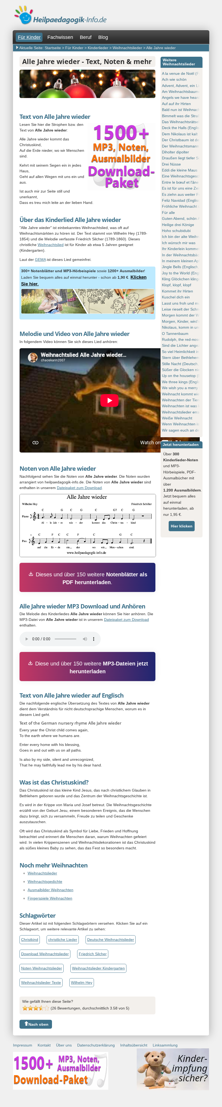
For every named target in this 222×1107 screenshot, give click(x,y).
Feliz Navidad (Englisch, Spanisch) (191, 200)
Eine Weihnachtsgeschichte (185, 176)
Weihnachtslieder (42, 873)
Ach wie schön (174, 79)
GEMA (40, 259)
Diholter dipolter (175, 152)
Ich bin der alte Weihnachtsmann (190, 236)
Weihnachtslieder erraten (183, 412)
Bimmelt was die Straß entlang (188, 116)
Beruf (86, 37)
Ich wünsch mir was (178, 243)
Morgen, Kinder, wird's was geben (191, 321)
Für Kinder (29, 37)
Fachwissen (60, 37)
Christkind (29, 939)
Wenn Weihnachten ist (181, 424)
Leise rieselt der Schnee (182, 309)
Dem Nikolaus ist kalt (180, 134)
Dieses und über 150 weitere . (91, 578)
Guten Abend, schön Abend (185, 218)
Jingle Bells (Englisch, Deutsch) (189, 267)
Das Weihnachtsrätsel (180, 122)
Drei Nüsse (171, 164)
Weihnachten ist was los (182, 406)
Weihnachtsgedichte (45, 881)
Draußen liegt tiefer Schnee (185, 158)
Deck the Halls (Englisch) (183, 128)
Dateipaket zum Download (79, 488)
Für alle (168, 212)
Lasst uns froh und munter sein (188, 303)
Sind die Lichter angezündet (186, 345)
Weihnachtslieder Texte (41, 982)
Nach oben (38, 1024)
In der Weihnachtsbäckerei (185, 255)
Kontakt (44, 1045)
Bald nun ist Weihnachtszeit (185, 109)
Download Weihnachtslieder (45, 954)
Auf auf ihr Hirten (176, 104)
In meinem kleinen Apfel (182, 261)
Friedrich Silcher (93, 954)
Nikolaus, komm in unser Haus (188, 327)
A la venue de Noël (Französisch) (190, 73)
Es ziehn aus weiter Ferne (184, 194)
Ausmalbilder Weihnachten (50, 890)
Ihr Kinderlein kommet (181, 249)
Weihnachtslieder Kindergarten (98, 968)
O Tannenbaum (175, 333)
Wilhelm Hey (81, 982)
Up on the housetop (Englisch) (188, 376)
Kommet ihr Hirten (177, 291)
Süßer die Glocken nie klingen (187, 370)
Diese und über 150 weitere (91, 667)
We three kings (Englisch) (184, 382)
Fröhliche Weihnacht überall (186, 206)
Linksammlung (165, 1045)
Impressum (22, 1045)
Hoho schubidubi (176, 230)
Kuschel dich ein (176, 297)
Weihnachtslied (51, 245)
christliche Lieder (62, 939)
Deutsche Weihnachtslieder (110, 939)
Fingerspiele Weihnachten (50, 898)
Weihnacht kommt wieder (183, 394)
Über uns (64, 1045)
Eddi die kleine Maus (179, 170)
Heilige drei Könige (178, 225)
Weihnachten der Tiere (181, 400)
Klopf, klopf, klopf (176, 285)
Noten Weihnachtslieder (41, 968)
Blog (103, 37)
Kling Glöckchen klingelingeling (188, 279)
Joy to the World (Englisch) (185, 273)
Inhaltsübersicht (133, 1045)
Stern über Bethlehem (181, 357)
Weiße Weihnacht (177, 418)
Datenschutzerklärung (96, 1045)
